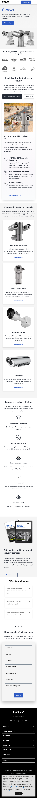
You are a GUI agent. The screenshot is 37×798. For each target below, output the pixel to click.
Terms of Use (14, 786)
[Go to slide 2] (18, 626)
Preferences (10, 791)
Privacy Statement (24, 787)
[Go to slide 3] (21, 626)
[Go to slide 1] (16, 626)
